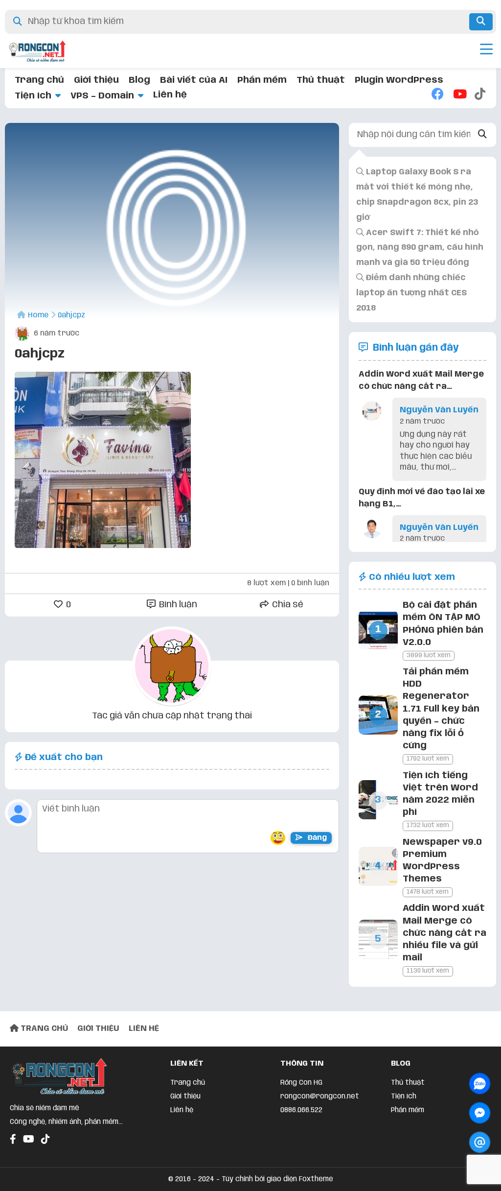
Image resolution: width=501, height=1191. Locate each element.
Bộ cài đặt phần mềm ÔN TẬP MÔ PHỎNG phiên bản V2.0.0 (443, 624)
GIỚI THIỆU (98, 1028)
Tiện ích (33, 96)
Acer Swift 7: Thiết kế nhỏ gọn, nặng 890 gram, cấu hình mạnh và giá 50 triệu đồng (419, 248)
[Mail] (480, 1142)
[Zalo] (480, 1083)
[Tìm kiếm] (481, 21)
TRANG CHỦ (43, 1028)
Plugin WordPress (399, 80)
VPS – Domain (102, 96)
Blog (139, 80)
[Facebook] (437, 95)
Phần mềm (262, 80)
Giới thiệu (96, 80)
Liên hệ (170, 95)
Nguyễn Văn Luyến (439, 410)
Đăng (316, 837)
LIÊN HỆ (144, 1028)
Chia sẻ (286, 604)
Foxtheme (316, 1179)
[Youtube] (459, 95)
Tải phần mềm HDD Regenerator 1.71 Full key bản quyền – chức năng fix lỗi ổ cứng (441, 708)
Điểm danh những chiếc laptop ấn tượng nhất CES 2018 (411, 293)
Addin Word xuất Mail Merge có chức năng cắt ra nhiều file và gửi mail (444, 933)
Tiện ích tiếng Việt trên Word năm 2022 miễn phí (440, 794)
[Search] (482, 134)
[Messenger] (480, 1113)
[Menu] (486, 51)
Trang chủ (39, 80)
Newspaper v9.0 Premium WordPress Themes (442, 861)
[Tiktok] (480, 95)
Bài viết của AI (194, 80)
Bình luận (177, 604)
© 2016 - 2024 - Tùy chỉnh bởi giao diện (233, 1179)
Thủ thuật (320, 80)
